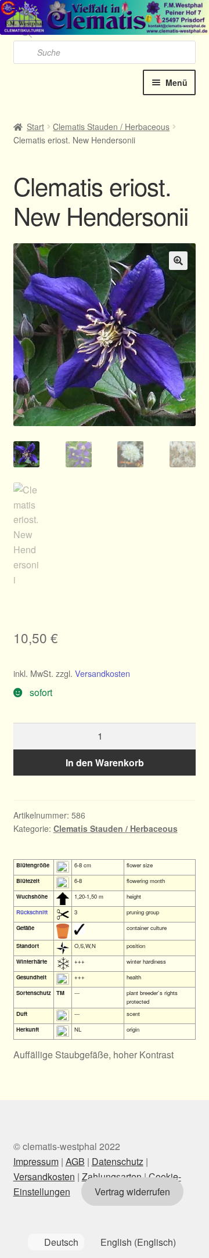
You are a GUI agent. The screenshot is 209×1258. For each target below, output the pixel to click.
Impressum (36, 1161)
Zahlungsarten (112, 1176)
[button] (178, 260)
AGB (75, 1161)
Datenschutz (117, 1161)
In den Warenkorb (105, 762)
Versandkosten (102, 673)
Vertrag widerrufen (132, 1191)
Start (35, 126)
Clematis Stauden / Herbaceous (111, 126)
